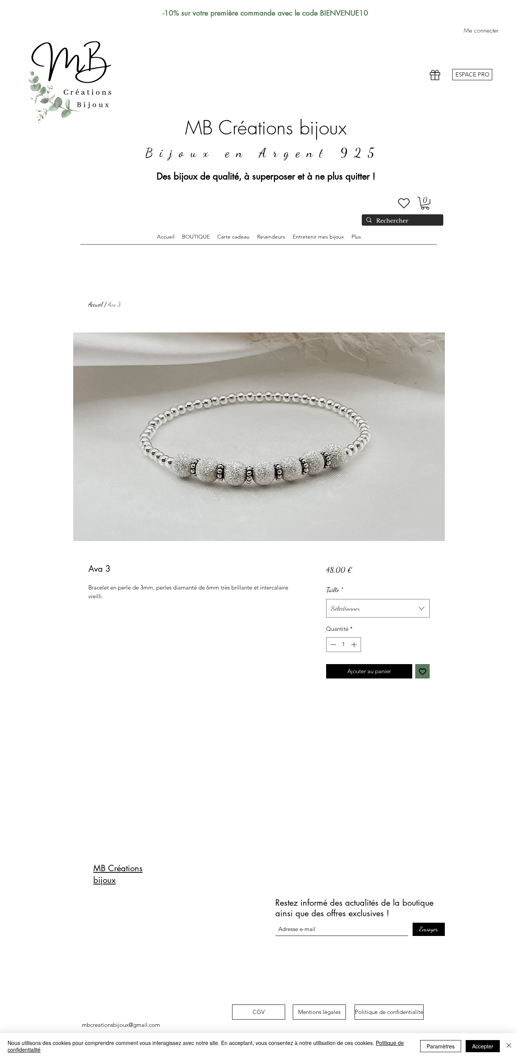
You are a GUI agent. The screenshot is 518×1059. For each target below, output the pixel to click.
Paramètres (441, 1046)
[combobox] (378, 608)
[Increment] (355, 645)
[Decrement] (332, 645)
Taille (334, 589)
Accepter (482, 1046)
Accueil (95, 304)
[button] (425, 203)
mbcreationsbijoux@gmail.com (121, 1024)
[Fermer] (508, 1046)
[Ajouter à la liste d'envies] (422, 671)
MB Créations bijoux (266, 127)
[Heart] (403, 203)
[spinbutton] (343, 645)
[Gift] (435, 75)
